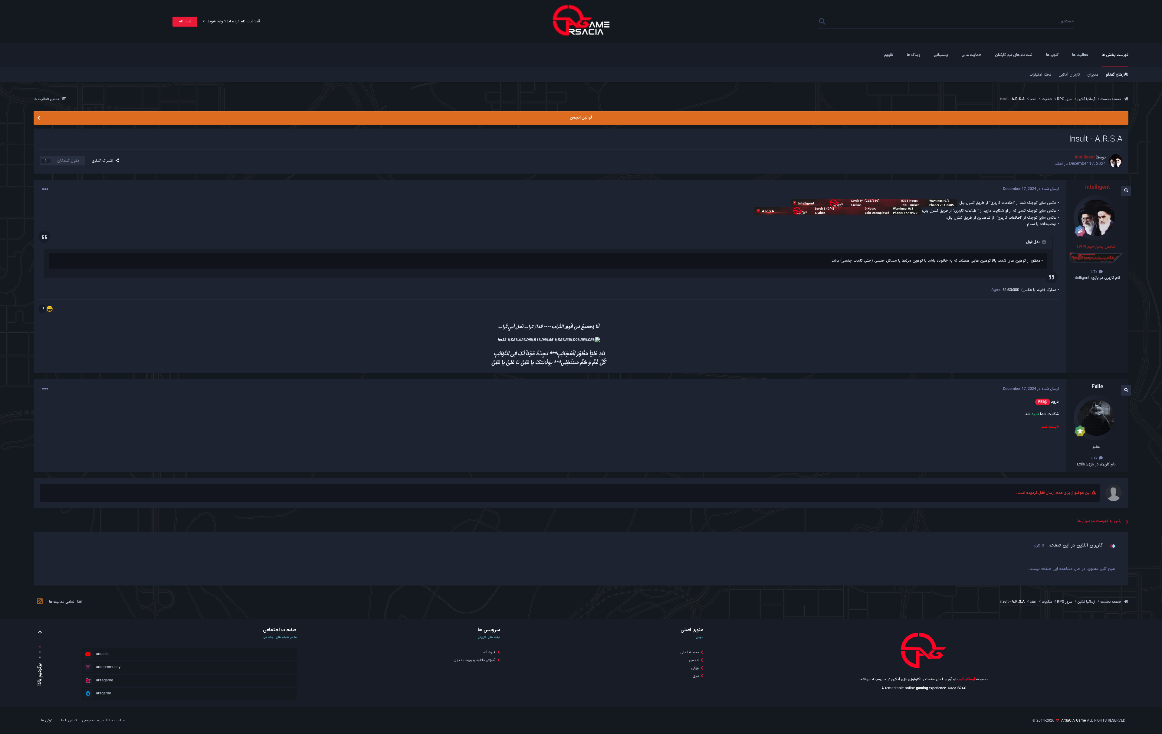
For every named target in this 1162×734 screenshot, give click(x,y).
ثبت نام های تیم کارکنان (1013, 55)
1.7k (1094, 272)
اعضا (1059, 164)
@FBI (1042, 402)
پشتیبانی (941, 55)
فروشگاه (489, 652)
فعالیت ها (1080, 55)
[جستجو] (822, 21)
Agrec (996, 290)
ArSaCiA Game (1073, 720)
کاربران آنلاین (1069, 75)
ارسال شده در (1031, 189)
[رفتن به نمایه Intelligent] (1115, 161)
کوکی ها (46, 720)
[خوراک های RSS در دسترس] (40, 602)
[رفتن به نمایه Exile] (1096, 418)
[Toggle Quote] (1043, 242)
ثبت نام (185, 21)
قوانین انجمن (581, 118)
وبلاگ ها (913, 55)
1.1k (1094, 458)
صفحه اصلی (690, 652)
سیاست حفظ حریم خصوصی (103, 720)
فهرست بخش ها (1115, 55)
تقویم (888, 55)
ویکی (695, 668)
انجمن (694, 660)
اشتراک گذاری (104, 161)
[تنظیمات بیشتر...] (45, 189)
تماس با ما (69, 720)
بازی (696, 676)
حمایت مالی (971, 55)
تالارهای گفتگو (1117, 75)
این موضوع (843, 21)
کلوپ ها (1052, 55)
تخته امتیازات (1040, 75)
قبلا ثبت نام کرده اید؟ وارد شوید (232, 21)
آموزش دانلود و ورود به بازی (474, 660)
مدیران (1092, 75)
